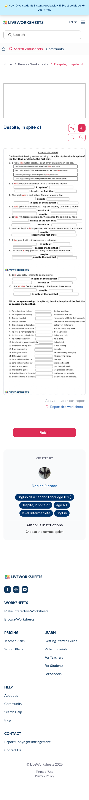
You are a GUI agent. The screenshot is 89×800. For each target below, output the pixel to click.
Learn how (44, 9)
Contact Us (12, 750)
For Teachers (53, 657)
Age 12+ (61, 505)
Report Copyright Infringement (27, 742)
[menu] (83, 22)
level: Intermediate (36, 513)
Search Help (13, 712)
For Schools (53, 674)
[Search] (8, 34)
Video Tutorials (55, 649)
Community (13, 703)
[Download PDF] (82, 128)
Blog (7, 720)
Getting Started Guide (60, 641)
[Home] (23, 22)
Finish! (44, 432)
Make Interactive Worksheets (26, 611)
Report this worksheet (66, 407)
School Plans (13, 649)
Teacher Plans (14, 641)
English (62, 513)
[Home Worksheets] (3, 48)
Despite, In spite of (36, 505)
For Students (54, 665)
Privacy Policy (44, 776)
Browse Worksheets (19, 619)
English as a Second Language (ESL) (45, 497)
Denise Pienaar (44, 486)
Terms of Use (44, 771)
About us (11, 695)
